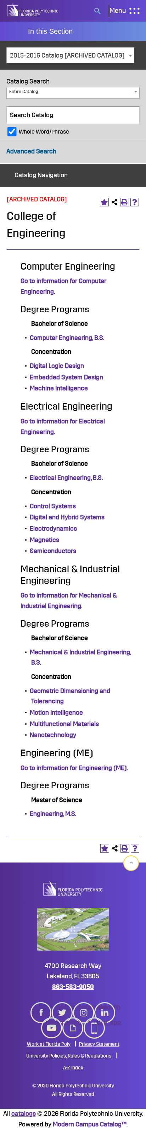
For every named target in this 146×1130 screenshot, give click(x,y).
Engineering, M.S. (53, 814)
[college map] (73, 929)
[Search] (131, 115)
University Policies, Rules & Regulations (68, 1056)
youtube (52, 1022)
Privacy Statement (99, 1044)
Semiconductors (53, 551)
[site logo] (32, 11)
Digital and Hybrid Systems (67, 517)
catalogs (23, 1113)
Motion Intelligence (56, 712)
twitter (62, 1007)
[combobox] (70, 55)
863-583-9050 (73, 987)
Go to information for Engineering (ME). (74, 768)
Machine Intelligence (59, 388)
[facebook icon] (41, 1008)
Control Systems (53, 506)
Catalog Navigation (41, 175)
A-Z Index (73, 1067)
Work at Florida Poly (49, 1044)
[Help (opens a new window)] (134, 202)
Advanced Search (31, 151)
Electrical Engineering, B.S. (66, 478)
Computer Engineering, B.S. (67, 338)
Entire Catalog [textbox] (23, 91)
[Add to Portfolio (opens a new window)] (104, 202)
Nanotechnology (53, 735)
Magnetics (44, 540)
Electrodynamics (53, 528)
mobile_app (94, 1022)
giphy (73, 1022)
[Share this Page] (114, 202)
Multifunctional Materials (64, 724)
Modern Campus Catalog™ (90, 1124)
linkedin (105, 1007)
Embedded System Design (66, 377)
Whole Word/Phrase (44, 132)
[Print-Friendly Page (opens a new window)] (124, 202)
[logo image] (73, 888)
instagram (84, 1007)
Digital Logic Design (57, 366)
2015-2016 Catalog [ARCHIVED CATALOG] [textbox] (67, 55)
